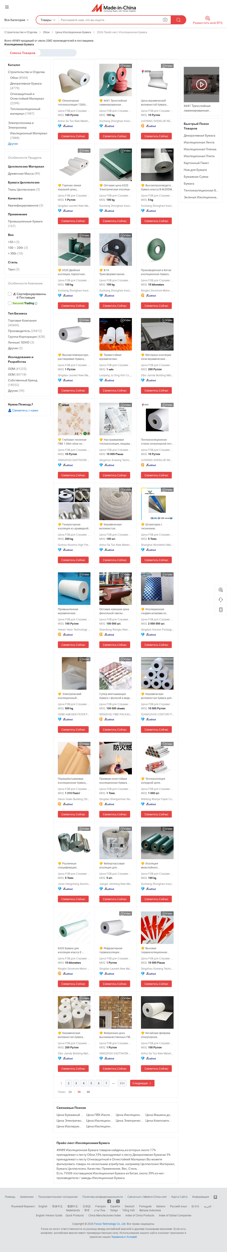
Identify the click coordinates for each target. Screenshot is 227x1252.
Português (145, 1206)
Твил (14, 269)
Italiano (160, 1206)
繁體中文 (72, 1206)
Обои (19, 77)
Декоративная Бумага (199, 135)
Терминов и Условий (124, 1236)
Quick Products (75, 1215)
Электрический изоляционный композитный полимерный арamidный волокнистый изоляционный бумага (73, 696)
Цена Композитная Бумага (159, 1120)
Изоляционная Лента (199, 142)
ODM (17, 369)
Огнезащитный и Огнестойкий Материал (27, 98)
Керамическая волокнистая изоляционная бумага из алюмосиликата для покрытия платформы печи (115, 526)
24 (70, 1092)
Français (100, 1206)
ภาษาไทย (99, 1210)
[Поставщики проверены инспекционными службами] (27, 295)
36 (79, 1092)
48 (88, 1092)
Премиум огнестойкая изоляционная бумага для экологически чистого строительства (115, 781)
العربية (207, 1206)
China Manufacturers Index (104, 1215)
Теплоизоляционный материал (25, 111)
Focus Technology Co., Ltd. (110, 1223)
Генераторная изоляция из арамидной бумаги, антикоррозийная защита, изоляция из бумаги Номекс (74, 526)
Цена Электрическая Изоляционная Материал (129, 1120)
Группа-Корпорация (26, 336)
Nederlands (73, 1210)
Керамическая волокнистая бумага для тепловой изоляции (156, 696)
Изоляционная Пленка (200, 149)
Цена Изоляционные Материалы (100, 1126)
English (43, 1206)
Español (115, 1206)
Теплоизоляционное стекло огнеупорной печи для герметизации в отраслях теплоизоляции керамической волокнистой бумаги (157, 442)
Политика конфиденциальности (102, 1196)
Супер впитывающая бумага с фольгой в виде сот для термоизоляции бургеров (114, 696)
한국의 (195, 1206)
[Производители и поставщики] (113, 7)
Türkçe (114, 1210)
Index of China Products (139, 1215)
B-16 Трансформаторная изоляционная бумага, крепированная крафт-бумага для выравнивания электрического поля (113, 272)
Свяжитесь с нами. (25, 410)
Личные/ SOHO (21, 342)
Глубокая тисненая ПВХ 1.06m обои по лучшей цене (72, 442)
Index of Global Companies (175, 1215)
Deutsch (130, 1206)
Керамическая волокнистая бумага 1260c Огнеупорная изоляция (70, 1035)
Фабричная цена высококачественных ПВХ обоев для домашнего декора (115, 1035)
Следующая (141, 1083)
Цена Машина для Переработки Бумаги (159, 1115)
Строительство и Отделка (26, 72)
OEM (17, 374)
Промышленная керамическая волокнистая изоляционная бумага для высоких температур (73, 611)
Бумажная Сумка (196, 176)
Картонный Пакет (196, 163)
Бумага (189, 183)
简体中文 (57, 1206)
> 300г (15, 253)
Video (127, 66)
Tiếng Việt (128, 1210)
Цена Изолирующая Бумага (70, 1126)
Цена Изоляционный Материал (100, 1120)
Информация (200, 1196)
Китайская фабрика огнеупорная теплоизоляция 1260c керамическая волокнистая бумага (155, 1035)
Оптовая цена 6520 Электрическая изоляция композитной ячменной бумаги (115, 187)
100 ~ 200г (18, 247)
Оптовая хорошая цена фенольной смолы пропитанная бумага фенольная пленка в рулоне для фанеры (114, 611)
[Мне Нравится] (109, 1201)
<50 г (14, 242)
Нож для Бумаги (195, 170)
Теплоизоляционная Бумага (204, 190)
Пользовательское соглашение (58, 1196)
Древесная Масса (24, 173)
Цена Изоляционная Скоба (129, 1115)
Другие (13, 143)
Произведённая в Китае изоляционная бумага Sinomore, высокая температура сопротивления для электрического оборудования (156, 272)
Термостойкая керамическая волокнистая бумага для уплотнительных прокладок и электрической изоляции (115, 357)
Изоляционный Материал (28, 135)
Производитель (25, 331)
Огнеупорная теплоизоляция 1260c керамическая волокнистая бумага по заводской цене (72, 102)
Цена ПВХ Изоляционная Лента (100, 1115)
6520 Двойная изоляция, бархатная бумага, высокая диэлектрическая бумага (73, 272)
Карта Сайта (179, 1196)
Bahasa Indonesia (150, 1210)
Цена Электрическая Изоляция (70, 1120)
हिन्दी (86, 1210)
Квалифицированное (25, 205)
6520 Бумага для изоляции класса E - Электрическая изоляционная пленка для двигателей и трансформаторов (72, 950)
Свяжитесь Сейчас (73, 136)
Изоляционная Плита (199, 156)
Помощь (10, 1196)
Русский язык (178, 1206)
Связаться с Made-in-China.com (147, 1196)
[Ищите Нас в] (118, 1201)
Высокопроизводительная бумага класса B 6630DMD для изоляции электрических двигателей (157, 187)
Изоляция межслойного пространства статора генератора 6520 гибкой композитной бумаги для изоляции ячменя (156, 865)
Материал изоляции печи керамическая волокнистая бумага (156, 357)
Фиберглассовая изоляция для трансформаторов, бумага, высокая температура (112, 865)
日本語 (87, 1206)
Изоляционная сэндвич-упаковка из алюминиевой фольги (154, 611)
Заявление (27, 1196)
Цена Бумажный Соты (70, 1115)
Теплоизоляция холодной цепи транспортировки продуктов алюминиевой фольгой (156, 781)
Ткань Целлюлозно (24, 189)
